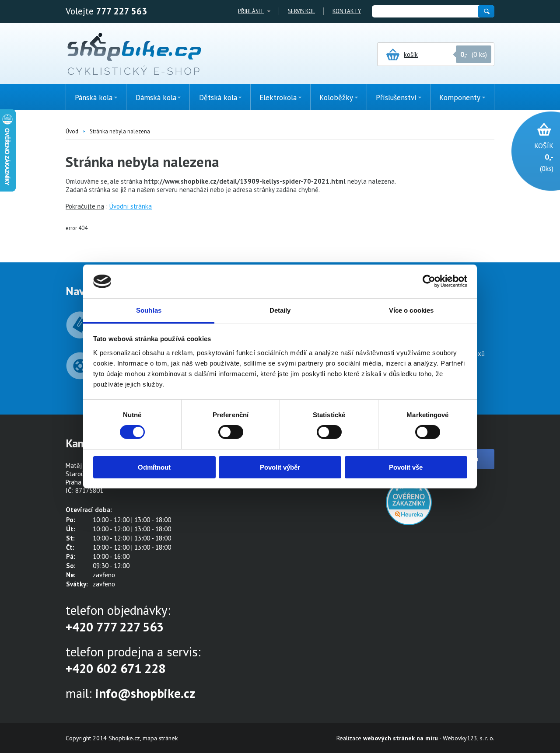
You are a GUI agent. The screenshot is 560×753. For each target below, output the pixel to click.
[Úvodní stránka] (134, 54)
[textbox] (424, 11)
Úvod (72, 131)
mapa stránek (160, 738)
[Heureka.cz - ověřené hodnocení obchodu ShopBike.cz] (409, 523)
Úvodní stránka (130, 206)
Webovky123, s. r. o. (468, 738)
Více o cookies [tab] (411, 310)
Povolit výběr (280, 467)
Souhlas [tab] (148, 310)
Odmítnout (154, 467)
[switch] (230, 432)
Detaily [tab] (280, 310)
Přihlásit (251, 11)
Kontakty (346, 11)
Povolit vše (406, 467)
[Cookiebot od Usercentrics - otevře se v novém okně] (429, 281)
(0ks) (543, 157)
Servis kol (301, 11)
